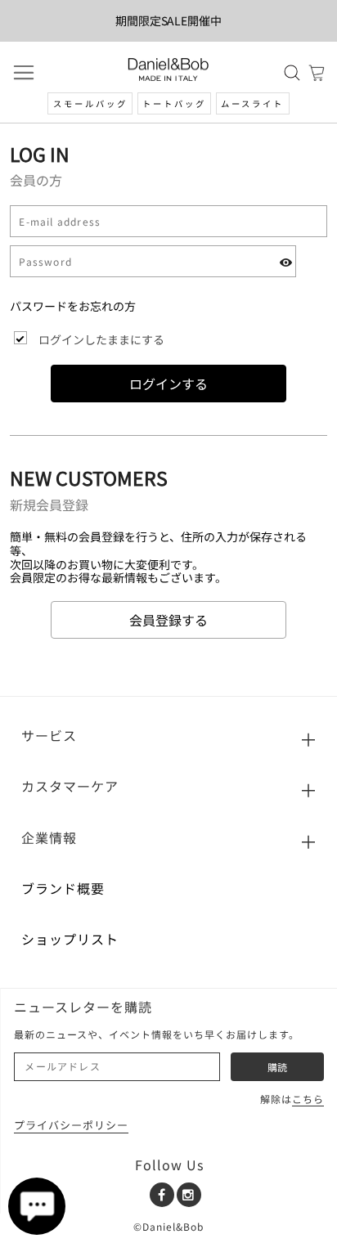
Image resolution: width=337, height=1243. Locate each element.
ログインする (168, 383)
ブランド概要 (63, 888)
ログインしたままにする (101, 339)
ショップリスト (70, 939)
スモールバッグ (90, 103)
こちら (308, 1099)
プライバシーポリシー (71, 1125)
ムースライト (252, 103)
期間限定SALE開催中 (168, 20)
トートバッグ (174, 103)
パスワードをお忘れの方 (73, 306)
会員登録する (168, 620)
